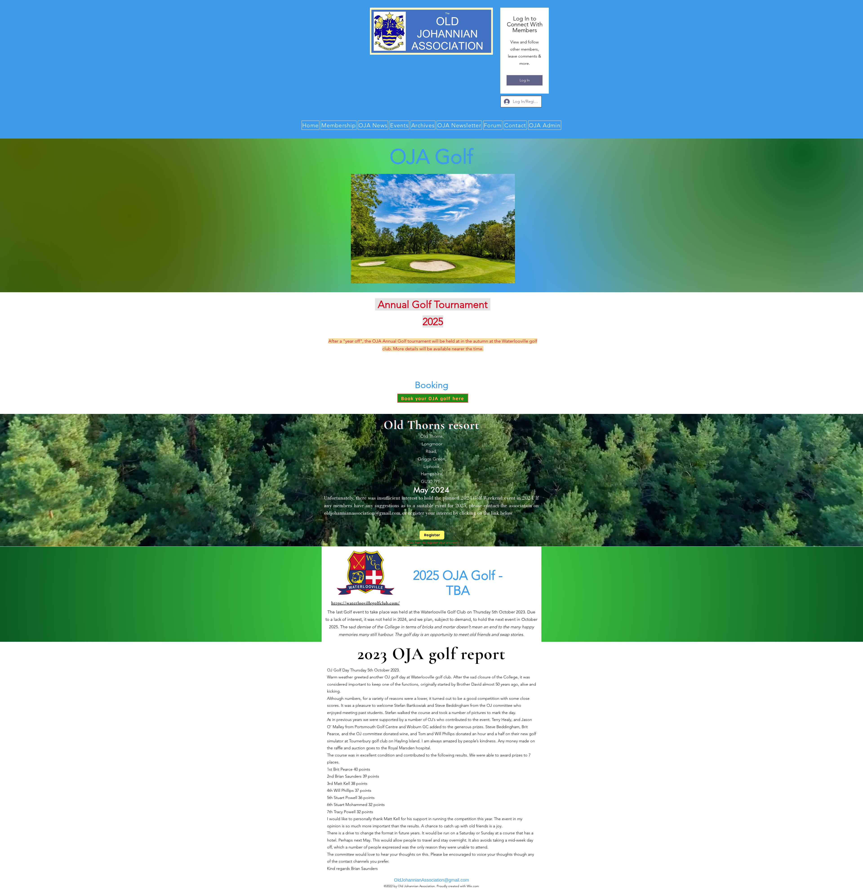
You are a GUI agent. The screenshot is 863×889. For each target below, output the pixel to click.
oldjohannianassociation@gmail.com (362, 513)
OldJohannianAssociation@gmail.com (431, 880)
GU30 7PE (431, 481)
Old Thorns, (431, 436)
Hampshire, (431, 473)
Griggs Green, (431, 459)
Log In (525, 80)
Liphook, (431, 466)
